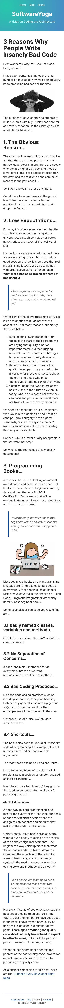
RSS (29, 999)
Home (23, 5)
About (41, 5)
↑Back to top (17, 999)
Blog (32, 5)
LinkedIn (47, 999)
